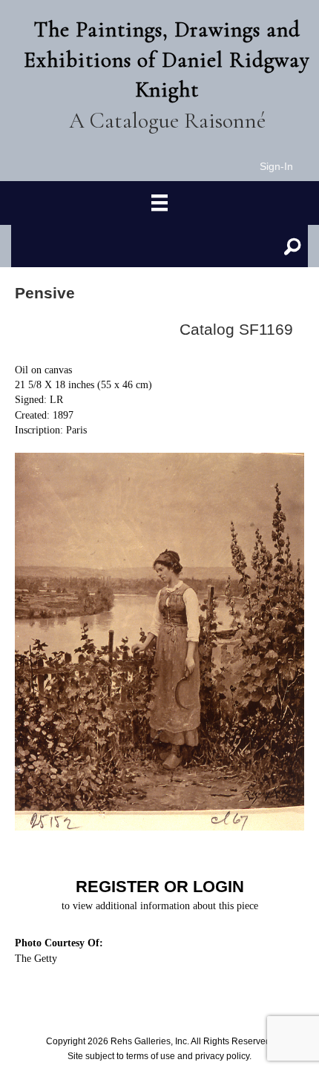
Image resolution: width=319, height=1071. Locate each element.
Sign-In (276, 166)
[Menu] (159, 203)
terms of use (150, 1056)
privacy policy (222, 1056)
